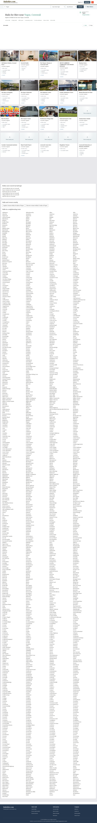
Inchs (74, 407)
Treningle (75, 711)
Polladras (4, 550)
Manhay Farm (83, 63)
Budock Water (6, 260)
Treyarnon (5, 757)
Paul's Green (29, 517)
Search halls (34, 809)
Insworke (28, 409)
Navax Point (29, 496)
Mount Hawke (76, 485)
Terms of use (77, 815)
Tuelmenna (29, 763)
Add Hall (87, 2)
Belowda (75, 223)
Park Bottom (5, 515)
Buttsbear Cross (53, 265)
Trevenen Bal (52, 736)
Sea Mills (4, 601)
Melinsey (4, 468)
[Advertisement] (48, 37)
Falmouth (51, 344)
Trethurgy (5, 728)
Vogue (3, 772)
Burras (74, 261)
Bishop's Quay (5, 228)
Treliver (51, 699)
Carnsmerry (52, 282)
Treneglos (28, 709)
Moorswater (52, 482)
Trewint (4, 752)
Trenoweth (76, 712)
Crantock (28, 312)
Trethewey (5, 726)
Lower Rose (76, 450)
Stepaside (4, 645)
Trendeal (75, 707)
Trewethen (76, 749)
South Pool (28, 612)
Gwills (51, 377)
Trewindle (75, 750)
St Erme (4, 625)
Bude (50, 258)
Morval (28, 484)
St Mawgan (76, 636)
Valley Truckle (53, 768)
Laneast (51, 428)
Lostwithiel (29, 447)
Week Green (5, 777)
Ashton (27, 217)
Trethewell (76, 725)
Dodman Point (6, 333)
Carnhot (28, 280)
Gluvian (28, 358)
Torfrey (28, 663)
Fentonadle (29, 346)
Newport (75, 499)
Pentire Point (52, 534)
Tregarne (28, 682)
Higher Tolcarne (53, 399)
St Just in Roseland (77, 631)
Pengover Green (30, 525)
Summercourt (5, 649)
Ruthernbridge (6, 596)
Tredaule (51, 674)
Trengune (28, 711)
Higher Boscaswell (77, 396)
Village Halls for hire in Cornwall (10, 195)
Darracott (28, 326)
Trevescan (75, 737)
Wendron (4, 779)
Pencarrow (29, 520)
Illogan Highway (53, 407)
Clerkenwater (76, 295)
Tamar (51, 650)
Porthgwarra (52, 561)
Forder (51, 349)
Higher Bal (52, 396)
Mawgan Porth (29, 463)
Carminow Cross (53, 277)
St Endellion (52, 623)
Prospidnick (52, 569)
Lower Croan (76, 449)
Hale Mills (4, 380)
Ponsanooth (76, 555)
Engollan (75, 342)
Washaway (5, 776)
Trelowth (28, 701)
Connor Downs (53, 303)
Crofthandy (5, 317)
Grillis (27, 371)
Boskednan (52, 242)
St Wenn (75, 642)
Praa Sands (76, 568)
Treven (75, 734)
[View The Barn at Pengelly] (9, 85)
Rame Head (76, 572)
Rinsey (27, 582)
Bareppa (75, 220)
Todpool (4, 660)
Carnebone (76, 279)
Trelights (28, 698)
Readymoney (5, 574)
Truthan (4, 761)
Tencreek (28, 652)
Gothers (51, 366)
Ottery (4, 512)
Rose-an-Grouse (77, 585)
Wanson (4, 774)
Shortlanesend (76, 606)
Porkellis (75, 557)
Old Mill (75, 509)
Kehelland (75, 411)
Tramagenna (29, 666)
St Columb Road (53, 622)
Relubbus (51, 577)
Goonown (75, 363)
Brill (74, 255)
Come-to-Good (5, 301)
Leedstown (28, 438)
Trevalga (51, 728)
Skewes (28, 609)
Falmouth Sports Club (65, 118)
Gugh (3, 373)
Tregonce (51, 687)
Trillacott (75, 757)
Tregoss (51, 690)
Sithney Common (77, 607)
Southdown (29, 614)
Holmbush (75, 403)
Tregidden (75, 685)
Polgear (4, 549)
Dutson (4, 339)
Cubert (27, 322)
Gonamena (75, 360)
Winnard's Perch (53, 790)
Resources (55, 815)
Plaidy (51, 544)
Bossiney (28, 246)
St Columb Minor (30, 622)
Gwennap (75, 376)
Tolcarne (51, 660)
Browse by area (35, 813)
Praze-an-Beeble (6, 569)
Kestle (27, 417)
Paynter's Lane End (78, 517)
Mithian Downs (30, 480)
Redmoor (4, 576)
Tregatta (4, 684)
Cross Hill (51, 317)
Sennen (28, 603)
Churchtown (76, 292)
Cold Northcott (76, 298)
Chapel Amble (5, 288)
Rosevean (28, 590)
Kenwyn (4, 415)
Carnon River (29, 282)
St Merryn (28, 638)
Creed (74, 312)
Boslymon (51, 244)
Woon (50, 793)
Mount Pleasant (30, 487)
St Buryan (4, 620)
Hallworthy (76, 380)
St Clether (75, 620)
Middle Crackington (31, 474)
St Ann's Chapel (6, 617)
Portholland (5, 565)
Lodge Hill (52, 444)
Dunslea (28, 338)
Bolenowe (75, 238)
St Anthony (28, 617)
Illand (3, 407)
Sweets (51, 649)
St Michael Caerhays (78, 638)
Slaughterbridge (6, 611)
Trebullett (75, 671)
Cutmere (28, 325)
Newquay (4, 501)
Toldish (4, 661)
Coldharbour (5, 300)
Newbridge (29, 499)
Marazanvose (52, 460)
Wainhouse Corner (54, 772)
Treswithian (76, 723)
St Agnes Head (53, 615)
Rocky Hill (5, 585)
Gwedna (28, 376)
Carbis (74, 271)
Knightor (75, 420)
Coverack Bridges (30, 309)
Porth (3, 560)
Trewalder (5, 745)
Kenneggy (28, 414)
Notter (74, 507)
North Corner (76, 504)
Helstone (75, 390)
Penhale (51, 525)
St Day (74, 622)
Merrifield (28, 471)
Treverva (51, 737)
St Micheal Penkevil (7, 639)
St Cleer (28, 620)
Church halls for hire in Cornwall (10, 188)
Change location (85, 14)
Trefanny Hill (29, 677)
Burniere (28, 261)
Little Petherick (53, 442)
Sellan (3, 603)
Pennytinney (5, 530)
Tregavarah (29, 684)
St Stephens (76, 641)
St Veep (51, 642)
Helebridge (52, 387)
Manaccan (52, 458)
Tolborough (29, 660)
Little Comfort (29, 442)
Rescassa (75, 577)
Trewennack (5, 749)
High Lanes (5, 396)
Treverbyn (28, 737)
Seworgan (75, 603)
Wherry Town (53, 785)
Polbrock (51, 547)
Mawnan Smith (6, 465)
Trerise (51, 714)
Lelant (51, 438)
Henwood (4, 393)
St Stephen (52, 641)
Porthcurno (29, 561)
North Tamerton (6, 507)
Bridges (4, 255)
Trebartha (75, 668)
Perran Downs (29, 538)
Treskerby (28, 720)
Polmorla (4, 552)
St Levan (28, 634)
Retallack (4, 580)
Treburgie (28, 672)
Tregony (51, 688)
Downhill (4, 334)
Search (80, 6)
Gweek (51, 376)
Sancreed (28, 598)
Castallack (52, 285)
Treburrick (76, 672)
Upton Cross (29, 768)
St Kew (27, 633)
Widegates (52, 788)
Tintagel (28, 658)
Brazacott (51, 252)
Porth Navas (52, 560)
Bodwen (28, 236)
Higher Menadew (6, 399)
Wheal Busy (52, 784)
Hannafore (5, 384)
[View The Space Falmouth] (29, 85)
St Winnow (5, 644)
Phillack (4, 542)
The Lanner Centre (26, 118)
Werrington (52, 779)
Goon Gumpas (5, 361)
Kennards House (6, 414)
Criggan (75, 314)
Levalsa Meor (52, 439)
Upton (74, 766)
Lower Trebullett (30, 452)
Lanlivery (28, 431)
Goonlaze (51, 363)
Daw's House (76, 326)
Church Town (29, 292)
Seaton (27, 601)
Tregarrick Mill (53, 682)
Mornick (75, 482)
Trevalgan (75, 728)
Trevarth (75, 731)
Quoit (74, 571)
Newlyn (51, 499)
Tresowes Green (77, 722)
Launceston (29, 436)
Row (50, 593)
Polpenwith (29, 552)
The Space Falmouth (26, 92)
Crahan (4, 312)
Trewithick (52, 752)
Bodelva (28, 233)
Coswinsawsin (29, 307)
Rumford (75, 595)
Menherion (76, 469)
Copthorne (52, 306)
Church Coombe (77, 290)
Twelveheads (5, 764)
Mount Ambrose (30, 485)
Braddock (51, 250)
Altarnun (4, 214)
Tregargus (52, 680)
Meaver (28, 466)
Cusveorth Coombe (78, 323)
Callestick (28, 266)
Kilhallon (4, 419)
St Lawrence (5, 634)
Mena (74, 468)
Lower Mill (28, 450)
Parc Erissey (52, 514)
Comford (28, 301)
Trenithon (28, 712)
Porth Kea (28, 560)
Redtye (51, 576)
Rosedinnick (29, 587)
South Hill (52, 611)
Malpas (28, 458)
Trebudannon (52, 671)
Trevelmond (5, 734)
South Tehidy (52, 612)
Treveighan (52, 733)
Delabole (51, 328)
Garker (27, 355)
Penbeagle (75, 519)
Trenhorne (52, 711)
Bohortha (4, 238)
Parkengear (52, 515)
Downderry (52, 333)
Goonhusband (29, 363)
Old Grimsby (29, 509)
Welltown (75, 777)
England (8, 66)
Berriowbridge (53, 225)
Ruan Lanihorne (6, 595)
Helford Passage (6, 388)
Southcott (4, 614)
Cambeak (28, 268)
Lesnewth (28, 439)
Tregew (51, 685)
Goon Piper (29, 361)
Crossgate (4, 319)
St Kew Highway (53, 633)
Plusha (51, 545)
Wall (74, 772)
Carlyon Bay (29, 277)
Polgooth (51, 549)
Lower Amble (52, 447)
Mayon (51, 465)
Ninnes (27, 503)
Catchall (4, 287)
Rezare (51, 580)
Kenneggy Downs (53, 414)
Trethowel (75, 726)
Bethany (75, 225)
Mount (4, 485)
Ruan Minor (52, 595)
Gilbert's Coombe (53, 357)
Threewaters (76, 655)
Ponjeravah (52, 555)
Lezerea (28, 441)
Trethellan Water (30, 725)
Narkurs (75, 495)
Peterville (51, 541)
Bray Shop (28, 252)
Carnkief (75, 280)
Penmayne (52, 528)
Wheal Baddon (29, 784)
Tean (74, 650)
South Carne (29, 611)
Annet (51, 215)
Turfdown (52, 763)
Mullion (4, 490)
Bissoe (27, 228)
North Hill (52, 506)
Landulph (75, 426)
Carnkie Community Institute (9, 145)
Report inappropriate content (61, 821)
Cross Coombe (29, 317)
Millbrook (75, 476)
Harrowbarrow (77, 384)
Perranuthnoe (53, 539)
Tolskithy (51, 661)
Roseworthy (29, 592)
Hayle (74, 385)
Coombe (51, 304)
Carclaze (28, 273)
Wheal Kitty (5, 785)
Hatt (3, 385)
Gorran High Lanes (31, 366)
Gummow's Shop (53, 373)
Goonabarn (52, 361)
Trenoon (51, 712)
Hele (27, 387)
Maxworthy (29, 465)
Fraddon (51, 352)
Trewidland (52, 750)
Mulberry (51, 488)
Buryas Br (51, 263)
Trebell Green (76, 669)
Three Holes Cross (30, 655)
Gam (74, 353)
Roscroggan (29, 585)
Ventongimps (52, 769)
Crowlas (4, 320)
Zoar (74, 795)
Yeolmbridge (5, 795)
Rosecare (4, 587)
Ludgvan (75, 453)
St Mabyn (51, 634)
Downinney (29, 334)
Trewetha (51, 749)
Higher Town (76, 399)
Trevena (4, 736)
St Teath (4, 642)
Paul (3, 517)
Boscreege (28, 242)
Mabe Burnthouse (6, 457)
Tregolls (4, 687)
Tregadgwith (29, 679)
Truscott (51, 760)
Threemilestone (53, 655)
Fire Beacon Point (6, 347)
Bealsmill (28, 223)
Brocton (51, 257)
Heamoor (4, 387)
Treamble (75, 666)
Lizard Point (5, 444)
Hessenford (5, 395)
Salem (51, 596)
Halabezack (52, 379)
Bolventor (51, 239)
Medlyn (75, 466)
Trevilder (51, 739)
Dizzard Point (29, 331)
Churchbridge (53, 292)
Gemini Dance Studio (84, 118)
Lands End (52, 426)
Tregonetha (76, 687)
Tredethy (4, 676)
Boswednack (52, 246)
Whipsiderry (76, 785)
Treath (4, 668)
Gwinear (75, 377)
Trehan (28, 693)
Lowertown (5, 453)
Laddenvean (52, 422)
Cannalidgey (52, 269)
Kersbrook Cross (77, 415)
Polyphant (75, 553)
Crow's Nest (52, 319)
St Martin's (5, 636)
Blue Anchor (29, 231)
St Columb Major (6, 622)
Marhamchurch (6, 461)
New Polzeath (5, 499)
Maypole (75, 465)
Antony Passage (6, 217)
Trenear (4, 709)
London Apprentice (78, 444)
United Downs (29, 766)
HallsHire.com (8, 807)
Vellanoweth (5, 769)
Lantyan (4, 434)
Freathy (75, 352)
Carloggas (75, 276)
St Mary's (28, 636)
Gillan (74, 357)
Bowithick (52, 249)
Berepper (28, 225)
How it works (55, 811)
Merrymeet (76, 471)
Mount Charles (53, 485)
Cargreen (51, 274)
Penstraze (75, 533)
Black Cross (76, 228)
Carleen (28, 276)
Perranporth (29, 539)
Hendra (4, 392)
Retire (27, 580)
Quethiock (28, 571)
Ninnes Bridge (53, 503)
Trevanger (28, 730)
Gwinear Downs (6, 379)
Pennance (75, 528)
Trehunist (75, 693)
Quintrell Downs (53, 571)
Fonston (28, 349)
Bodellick (4, 233)
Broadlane (28, 257)
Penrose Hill (5, 533)
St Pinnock (5, 641)
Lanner (51, 431)
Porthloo (51, 563)
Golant (74, 358)
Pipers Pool (5, 544)
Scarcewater (29, 599)
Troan (27, 758)
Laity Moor (28, 423)
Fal (26, 344)
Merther (4, 472)
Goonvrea (4, 365)
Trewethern (5, 750)
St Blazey (4, 618)
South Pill (4, 612)
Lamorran (5, 426)
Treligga (4, 698)
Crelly (27, 314)
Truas (3, 760)
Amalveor (51, 214)
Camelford (28, 269)
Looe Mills (5, 447)
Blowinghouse (5, 231)
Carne (51, 279)
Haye (50, 385)
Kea (50, 411)
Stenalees (28, 644)
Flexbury (75, 347)
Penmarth (28, 528)
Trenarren (75, 706)
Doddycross (76, 331)
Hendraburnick (77, 392)
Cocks (3, 298)
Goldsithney (29, 360)
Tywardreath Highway (8, 766)
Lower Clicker (53, 449)
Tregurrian (76, 691)
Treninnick (5, 712)
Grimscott (51, 371)
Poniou (27, 555)
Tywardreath (76, 764)
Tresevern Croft (53, 718)
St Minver (28, 639)
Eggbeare (75, 341)
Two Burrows (52, 764)
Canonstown (76, 269)
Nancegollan (52, 492)
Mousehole (5, 488)
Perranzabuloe (29, 541)
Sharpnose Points (6, 604)
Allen (50, 212)
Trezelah (51, 757)
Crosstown (28, 319)
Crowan (75, 319)
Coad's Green (52, 296)
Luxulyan (28, 455)
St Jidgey (4, 631)
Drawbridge (5, 336)
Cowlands (51, 309)
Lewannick (76, 439)
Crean (51, 312)
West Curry (76, 779)
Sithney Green (6, 609)
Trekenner (28, 695)
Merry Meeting (53, 471)
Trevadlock (29, 728)
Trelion (75, 698)
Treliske (4, 699)
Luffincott (4, 455)
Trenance (28, 706)
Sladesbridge (76, 609)
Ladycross (4, 423)
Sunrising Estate (30, 649)
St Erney (28, 625)
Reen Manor (76, 576)
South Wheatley (77, 612)
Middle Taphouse (53, 474)
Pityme (27, 544)
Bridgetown (29, 255)
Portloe (75, 565)
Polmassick (52, 550)
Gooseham (28, 365)
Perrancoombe (6, 539)
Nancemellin (76, 492)
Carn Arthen (76, 277)
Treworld (4, 755)
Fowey (74, 350)
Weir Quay (52, 777)
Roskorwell (5, 593)
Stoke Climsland (6, 647)
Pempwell (28, 519)
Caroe (3, 284)
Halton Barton (29, 382)
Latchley (75, 434)
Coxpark (28, 311)
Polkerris (75, 549)
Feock (50, 346)
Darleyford (5, 326)
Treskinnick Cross (6, 722)
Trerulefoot (5, 715)
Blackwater (52, 230)
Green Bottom (29, 369)
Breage (4, 253)
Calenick (4, 266)
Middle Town (76, 474)
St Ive (27, 630)
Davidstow (52, 326)
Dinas (74, 330)
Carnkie (51, 280)
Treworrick (52, 755)
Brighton (51, 255)
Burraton (4, 263)
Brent (27, 253)
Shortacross (52, 606)
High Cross (75, 395)
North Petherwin (77, 506)
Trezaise (28, 757)
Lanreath (75, 431)
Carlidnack (52, 276)
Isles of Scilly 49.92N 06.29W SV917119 (59, 409)
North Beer (52, 504)
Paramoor (28, 514)
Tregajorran (76, 679)
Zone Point (5, 796)
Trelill (51, 698)
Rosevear (51, 590)
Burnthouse (52, 261)
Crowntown (29, 320)
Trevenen (28, 736)
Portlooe (4, 566)
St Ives (74, 630)
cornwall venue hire (45, 145)
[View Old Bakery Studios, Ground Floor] (9, 56)
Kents (74, 414)
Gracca (75, 366)
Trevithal (4, 742)
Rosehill (51, 587)
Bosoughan (76, 244)
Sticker (51, 645)
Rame (50, 572)
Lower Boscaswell (6, 449)
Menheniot (52, 469)
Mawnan (75, 463)
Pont (27, 557)
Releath (28, 577)
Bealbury (4, 223)
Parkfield (75, 515)
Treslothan (28, 722)
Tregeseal (28, 685)
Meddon (51, 466)
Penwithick (52, 536)
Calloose (75, 266)
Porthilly (4, 563)
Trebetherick (5, 671)
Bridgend (75, 253)
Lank (3, 431)
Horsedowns (5, 406)
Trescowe (4, 718)
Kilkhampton (29, 419)
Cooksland (28, 304)
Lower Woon (76, 452)
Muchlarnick (29, 488)
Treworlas (75, 753)
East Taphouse (53, 339)
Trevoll (28, 742)
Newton (28, 501)
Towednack (52, 665)
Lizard (74, 442)
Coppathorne (5, 306)
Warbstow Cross (53, 774)
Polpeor (51, 552)
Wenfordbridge (30, 779)
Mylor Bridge (52, 490)
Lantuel (75, 433)
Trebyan (4, 674)
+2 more (42, 75)
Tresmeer (51, 722)
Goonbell (75, 361)
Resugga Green (77, 579)
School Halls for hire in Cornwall (10, 193)
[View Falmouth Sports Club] (68, 111)
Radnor (4, 572)
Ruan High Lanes (77, 593)
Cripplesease (29, 315)
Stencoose (52, 644)
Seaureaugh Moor (77, 601)
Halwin (75, 382)
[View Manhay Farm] (87, 56)
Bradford (75, 250)
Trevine (28, 741)
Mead (3, 466)
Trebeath (51, 669)
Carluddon (5, 277)
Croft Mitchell (76, 315)
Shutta (4, 607)
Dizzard (4, 331)
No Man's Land (76, 503)
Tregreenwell (76, 690)
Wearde (75, 776)
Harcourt (28, 384)
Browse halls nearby (36, 811)
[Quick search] (92, 2)
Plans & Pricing (56, 813)
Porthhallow (76, 561)
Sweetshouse (76, 649)
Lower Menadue (6, 450)
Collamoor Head (53, 300)
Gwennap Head (6, 377)
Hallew (51, 380)
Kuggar (28, 422)
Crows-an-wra (53, 320)
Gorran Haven (6, 366)
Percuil (4, 538)
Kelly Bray (28, 412)
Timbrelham (5, 658)
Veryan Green (29, 771)
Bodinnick (28, 234)
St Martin (75, 634)
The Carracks (76, 652)
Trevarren (5, 731)
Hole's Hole (52, 403)
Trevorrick (76, 742)
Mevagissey (76, 472)
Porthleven (29, 563)
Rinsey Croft (52, 582)
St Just (51, 631)
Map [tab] (91, 25)
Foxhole (4, 352)
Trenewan (75, 709)
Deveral (4, 330)
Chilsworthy (52, 290)
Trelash (28, 696)
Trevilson (4, 741)
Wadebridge (29, 772)
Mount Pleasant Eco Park (85, 92)
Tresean (28, 718)
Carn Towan (29, 279)
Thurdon (4, 657)
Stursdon (75, 647)
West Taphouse (77, 780)
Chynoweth (5, 295)
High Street (29, 396)
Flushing (4, 349)
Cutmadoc (4, 325)
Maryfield (52, 461)
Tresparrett (29, 723)
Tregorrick (28, 690)
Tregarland (76, 680)
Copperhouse (29, 306)
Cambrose (75, 268)
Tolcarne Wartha (77, 660)
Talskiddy (28, 650)
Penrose (75, 531)
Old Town (28, 511)
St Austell (75, 617)
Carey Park (5, 274)
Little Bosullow (6, 442)
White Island (29, 787)
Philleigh (28, 542)
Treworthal (76, 755)
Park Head (28, 515)
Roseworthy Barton (54, 592)
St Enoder (75, 623)
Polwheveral (52, 553)
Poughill (28, 568)
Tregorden (5, 690)
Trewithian (29, 752)
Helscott (4, 390)
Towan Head (29, 665)
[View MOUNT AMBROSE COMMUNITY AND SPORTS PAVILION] (68, 56)
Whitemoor (76, 787)
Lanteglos (28, 433)
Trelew (75, 696)
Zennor (51, 795)
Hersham (75, 393)
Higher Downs (76, 398)
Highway (4, 403)
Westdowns (76, 782)
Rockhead (75, 584)
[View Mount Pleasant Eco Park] (87, 85)
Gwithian (28, 379)
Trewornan (29, 755)
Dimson (51, 330)
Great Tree (5, 369)
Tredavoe (75, 674)
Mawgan (4, 463)
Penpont (51, 531)
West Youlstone (53, 782)
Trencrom (52, 707)
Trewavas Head (6, 747)
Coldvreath (29, 300)
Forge (74, 349)
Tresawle (4, 717)
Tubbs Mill (75, 761)
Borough (4, 241)
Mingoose (28, 479)
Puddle (4, 571)
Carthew (75, 284)
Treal (50, 666)
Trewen (75, 747)
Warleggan (76, 774)
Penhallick (28, 526)
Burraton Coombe (30, 263)
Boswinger (5, 247)
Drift (27, 336)
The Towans (5, 653)
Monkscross (29, 482)
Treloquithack (76, 699)
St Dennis (4, 623)
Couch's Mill (76, 307)
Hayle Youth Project (26, 145)
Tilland (75, 657)
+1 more (3, 75)
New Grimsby (5, 498)
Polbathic (4, 547)
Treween (28, 747)
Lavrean (51, 436)
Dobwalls (51, 331)
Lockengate (29, 444)
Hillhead (28, 403)
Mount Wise (52, 487)
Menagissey (29, 469)
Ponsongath (5, 557)
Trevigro (28, 739)
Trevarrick (52, 731)
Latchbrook (52, 434)
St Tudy (28, 642)
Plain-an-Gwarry (6, 545)
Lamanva (51, 423)
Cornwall (3, 66)
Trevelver (28, 734)
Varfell (74, 768)
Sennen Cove (52, 603)
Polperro (75, 552)
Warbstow (28, 774)
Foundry (28, 350)
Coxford (4, 311)
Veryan (4, 771)
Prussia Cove (76, 569)
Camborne (52, 268)
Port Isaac (28, 558)
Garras (51, 355)
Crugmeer (75, 320)
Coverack (4, 309)
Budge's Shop (76, 258)
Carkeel (4, 276)
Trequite (28, 714)
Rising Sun (75, 582)
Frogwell (51, 353)
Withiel (75, 790)
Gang (3, 355)
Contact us (76, 811)
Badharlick (76, 217)
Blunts (51, 231)
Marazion (75, 460)
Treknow (75, 695)
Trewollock (76, 752)
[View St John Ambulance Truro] (68, 85)
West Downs (5, 780)
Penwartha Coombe (7, 536)
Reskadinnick (29, 579)
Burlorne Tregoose (7, 261)
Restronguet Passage (54, 579)
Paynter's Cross (53, 517)
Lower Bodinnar (77, 447)
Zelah (27, 795)
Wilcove (4, 790)
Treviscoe (51, 741)
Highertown (52, 401)
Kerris (51, 415)
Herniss (28, 393)
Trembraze (5, 704)
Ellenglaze (52, 342)
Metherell (52, 472)
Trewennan (29, 749)
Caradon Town (53, 271)
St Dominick (29, 623)
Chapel (75, 287)
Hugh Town (29, 406)
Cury (27, 323)
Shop (3, 606)
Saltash (75, 596)
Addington (5, 212)
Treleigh (51, 696)
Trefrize (75, 677)
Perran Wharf (53, 538)
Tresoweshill (5, 723)
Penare (51, 519)
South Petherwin (77, 611)
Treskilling (75, 720)
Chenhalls (28, 290)
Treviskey (75, 741)
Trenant (51, 706)
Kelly (3, 412)
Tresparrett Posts (53, 723)
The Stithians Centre (45, 92)
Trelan (4, 696)
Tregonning (29, 688)
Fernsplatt (75, 346)
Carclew (51, 273)
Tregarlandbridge (6, 682)
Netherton (52, 496)
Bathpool (51, 222)
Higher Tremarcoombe (8, 401)
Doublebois (29, 333)
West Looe (28, 780)
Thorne (51, 653)
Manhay (4, 460)
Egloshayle (5, 342)
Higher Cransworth (54, 398)
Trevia (4, 739)
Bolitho (27, 239)
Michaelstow (5, 474)
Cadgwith (75, 265)
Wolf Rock (52, 791)
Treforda (51, 677)
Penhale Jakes (76, 525)
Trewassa (75, 745)
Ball (50, 219)
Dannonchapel (53, 325)
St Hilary (75, 628)
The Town (28, 653)
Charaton (75, 288)
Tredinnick (28, 676)
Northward (52, 507)
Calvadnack (5, 268)
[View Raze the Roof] (9, 111)
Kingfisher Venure (64, 145)
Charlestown (5, 290)
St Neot (51, 639)
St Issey (4, 630)
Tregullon (28, 691)
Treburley (52, 672)
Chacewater (52, 287)
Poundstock (52, 568)
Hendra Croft (29, 392)
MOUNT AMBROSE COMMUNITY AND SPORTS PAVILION (67, 64)
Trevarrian (29, 731)
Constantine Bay (6, 304)
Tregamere (5, 680)
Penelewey (5, 523)
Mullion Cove (29, 490)
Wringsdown (76, 793)
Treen (74, 676)
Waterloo (51, 776)
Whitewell (5, 788)
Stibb (27, 645)
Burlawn (75, 260)
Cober (74, 296)
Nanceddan (29, 492)
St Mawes (51, 636)
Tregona (28, 687)
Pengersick (76, 523)
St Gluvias (28, 628)
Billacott (51, 227)
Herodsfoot (52, 393)
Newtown (51, 501)
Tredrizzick (52, 676)
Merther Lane (29, 472)
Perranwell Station (7, 541)
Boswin (75, 246)
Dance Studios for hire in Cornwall (11, 190)
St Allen (75, 615)
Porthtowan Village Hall (46, 118)
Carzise (28, 285)
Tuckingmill (5, 763)
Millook (28, 477)
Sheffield (51, 604)
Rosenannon (76, 588)
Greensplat (52, 369)
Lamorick (51, 425)
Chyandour (5, 293)
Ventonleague (76, 769)
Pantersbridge (76, 512)
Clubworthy (29, 296)
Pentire (28, 534)
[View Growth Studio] (29, 56)
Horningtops (76, 404)
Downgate (75, 333)
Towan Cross (5, 665)
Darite (74, 325)
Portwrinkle (5, 568)
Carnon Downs (6, 282)
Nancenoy (4, 493)
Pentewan (4, 534)
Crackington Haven (54, 311)
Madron (51, 457)
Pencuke (75, 520)
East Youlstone (76, 339)
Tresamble (28, 715)
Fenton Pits (5, 346)
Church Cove (5, 292)
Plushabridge (76, 545)
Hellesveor (76, 388)
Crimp (4, 315)
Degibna (28, 328)
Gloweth (4, 358)
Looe (74, 446)
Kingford (28, 420)
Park (74, 514)
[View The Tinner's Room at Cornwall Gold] (48, 56)
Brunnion (4, 258)
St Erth (51, 625)
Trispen (4, 758)
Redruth (28, 576)
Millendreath (5, 477)
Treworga (52, 753)
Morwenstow (76, 484)
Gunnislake (76, 373)
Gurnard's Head (53, 374)
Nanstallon (5, 495)
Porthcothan (5, 561)
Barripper (28, 222)
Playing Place (29, 545)
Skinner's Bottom (53, 609)
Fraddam (28, 352)
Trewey (28, 750)
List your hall (55, 809)
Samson (4, 598)
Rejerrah (4, 577)
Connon (28, 303)
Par (3, 514)
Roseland (75, 587)
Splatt (74, 614)
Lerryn (4, 439)
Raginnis (28, 572)
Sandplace (52, 598)
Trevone (51, 742)
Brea (74, 252)
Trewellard (52, 747)
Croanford (52, 315)
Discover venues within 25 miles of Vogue (36, 205)
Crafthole (75, 311)
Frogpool (28, 353)
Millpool (51, 477)
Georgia (75, 355)
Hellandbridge (53, 388)
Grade (3, 368)
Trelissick (28, 699)
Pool (50, 557)
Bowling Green (77, 249)
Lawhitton (75, 436)
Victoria (51, 771)
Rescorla (4, 579)
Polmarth (28, 550)
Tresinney (4, 720)
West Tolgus (5, 782)
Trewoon (28, 753)
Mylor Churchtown (78, 490)
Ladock (75, 422)
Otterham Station (77, 511)
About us (76, 809)
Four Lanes (52, 350)
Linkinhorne (52, 441)
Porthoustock (29, 565)
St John (27, 631)
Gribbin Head (5, 371)
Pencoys (51, 520)
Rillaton (4, 582)
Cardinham (76, 273)
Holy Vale (4, 404)
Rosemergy (29, 588)
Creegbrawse (5, 314)
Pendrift (75, 522)
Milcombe (52, 476)
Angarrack (5, 215)
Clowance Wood (6, 296)
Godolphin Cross (53, 358)
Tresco (51, 717)
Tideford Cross (53, 657)
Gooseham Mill (53, 365)
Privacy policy (77, 813)
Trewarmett (29, 745)
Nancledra (28, 493)
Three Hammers (6, 655)
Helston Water (53, 390)
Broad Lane (5, 257)
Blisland (75, 230)
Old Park (4, 511)
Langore (4, 430)
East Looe (28, 339)
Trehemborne (53, 693)
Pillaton (75, 542)
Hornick (51, 404)
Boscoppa (4, 242)
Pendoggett (52, 522)
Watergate (28, 776)
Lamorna (75, 425)
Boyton (27, 250)
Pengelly (51, 523)
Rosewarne (5, 592)
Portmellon (29, 566)
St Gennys (75, 626)
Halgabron (28, 380)
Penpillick (52, 530)
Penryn (28, 533)
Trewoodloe (5, 753)
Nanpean (51, 493)
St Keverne (5, 633)
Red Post (51, 574)
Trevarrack (76, 730)
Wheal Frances (77, 784)
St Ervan (4, 626)
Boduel (4, 236)
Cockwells (28, 298)
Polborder (28, 547)
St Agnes (28, 615)
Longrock (28, 446)
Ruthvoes (28, 596)
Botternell (75, 247)
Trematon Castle (53, 703)
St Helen (51, 628)
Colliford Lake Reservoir (79, 300)
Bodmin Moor (76, 234)
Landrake (28, 426)
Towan (74, 663)
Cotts (50, 307)
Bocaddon (75, 231)
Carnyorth (75, 282)
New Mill (28, 498)
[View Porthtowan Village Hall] (48, 111)
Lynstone (75, 455)
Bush (74, 263)
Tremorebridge (6, 706)
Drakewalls (76, 334)
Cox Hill (75, 309)
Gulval (27, 373)
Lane (3, 428)
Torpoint (51, 663)
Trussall (75, 760)
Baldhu (27, 219)
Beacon (75, 222)
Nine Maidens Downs (7, 503)
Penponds (28, 531)
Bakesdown (5, 219)
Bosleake (4, 244)
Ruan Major (29, 595)
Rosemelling (5, 588)
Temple (4, 652)
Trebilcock (28, 671)
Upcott (51, 766)
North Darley (29, 506)
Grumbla (75, 371)
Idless (74, 406)
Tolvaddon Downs (77, 661)
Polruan (4, 553)
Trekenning (52, 695)
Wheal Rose (29, 785)
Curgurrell (52, 322)
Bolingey (4, 239)
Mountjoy (75, 487)
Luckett (51, 453)
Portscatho (75, 566)
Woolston (28, 793)
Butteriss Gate (29, 265)
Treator (28, 668)
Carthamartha (53, 284)
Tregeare (75, 684)
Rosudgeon (28, 593)
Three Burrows (77, 653)
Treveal (4, 733)
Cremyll (51, 314)
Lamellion (4, 425)
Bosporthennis (6, 246)
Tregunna (51, 691)
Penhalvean (5, 528)
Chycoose (51, 293)
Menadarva (5, 469)
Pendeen (4, 522)
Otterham (51, 511)
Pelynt (4, 519)
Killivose (75, 419)
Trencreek (28, 707)
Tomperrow (5, 663)
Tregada (4, 679)
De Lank (4, 328)
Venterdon (28, 769)
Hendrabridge (53, 392)
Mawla (51, 463)
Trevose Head (5, 744)
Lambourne (76, 423)
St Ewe (51, 626)
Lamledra (28, 425)
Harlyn (51, 384)
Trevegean (28, 733)
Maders (28, 457)
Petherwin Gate (77, 541)
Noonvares (5, 504)
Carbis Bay (5, 273)
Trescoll (75, 717)
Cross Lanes (76, 317)
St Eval (27, 626)
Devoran (28, 330)
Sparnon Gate (52, 614)
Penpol (75, 530)
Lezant (4, 441)
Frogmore (4, 353)
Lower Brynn (29, 449)
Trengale (4, 711)
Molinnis (75, 480)
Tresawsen (28, 717)
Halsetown (5, 382)
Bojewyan (28, 238)
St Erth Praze (76, 625)
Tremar (4, 703)
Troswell (75, 758)
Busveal (4, 265)
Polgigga (28, 549)
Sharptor (28, 604)
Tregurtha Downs (6, 693)
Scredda (75, 599)
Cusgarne (51, 323)
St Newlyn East (77, 639)
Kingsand (51, 420)
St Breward (76, 618)
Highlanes (75, 401)
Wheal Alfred (5, 784)
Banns (27, 220)
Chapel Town (52, 288)
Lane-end (28, 428)
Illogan (27, 407)
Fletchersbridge (53, 347)
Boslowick (28, 244)
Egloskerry (28, 342)
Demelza (75, 328)
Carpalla (28, 284)
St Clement (52, 620)
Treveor (4, 737)
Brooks (74, 257)
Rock (50, 584)
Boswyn (28, 247)
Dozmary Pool (53, 334)
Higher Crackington (31, 398)
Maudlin (75, 461)
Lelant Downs (76, 438)
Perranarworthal (77, 538)
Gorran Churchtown (78, 365)
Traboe (4, 666)
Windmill (28, 790)
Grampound (29, 368)
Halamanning (76, 379)
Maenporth (76, 457)
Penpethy (28, 530)
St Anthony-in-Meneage (55, 617)
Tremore (75, 704)
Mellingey (52, 468)
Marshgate (28, 461)
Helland (28, 388)
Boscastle (51, 241)
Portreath (51, 566)
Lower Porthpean (53, 450)
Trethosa (51, 726)
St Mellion (4, 638)
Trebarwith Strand (31, 669)
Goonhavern (5, 363)
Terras (51, 652)
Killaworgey (52, 419)
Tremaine (75, 701)
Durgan (75, 338)
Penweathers (29, 536)
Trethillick (28, 726)
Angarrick (28, 215)
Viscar (74, 771)
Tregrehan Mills (6, 691)
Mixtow (51, 480)
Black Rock (28, 230)
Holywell (28, 404)
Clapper (51, 295)
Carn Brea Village (6, 279)
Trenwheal (5, 714)
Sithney (51, 607)
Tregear (51, 684)
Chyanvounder (29, 293)
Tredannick (29, 674)
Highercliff (28, 401)
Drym (50, 336)
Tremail (51, 701)
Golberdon (5, 360)
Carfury (28, 274)
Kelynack (75, 412)
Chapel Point (29, 288)
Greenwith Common (78, 369)
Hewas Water (29, 395)
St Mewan (52, 638)
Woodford (75, 791)
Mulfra (75, 488)
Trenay (4, 707)
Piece (50, 542)
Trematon (28, 703)
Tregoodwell (76, 688)
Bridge (51, 253)
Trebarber (52, 668)
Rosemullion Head (54, 588)
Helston (28, 390)
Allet (74, 212)
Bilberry (28, 227)
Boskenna (75, 242)
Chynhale (75, 293)
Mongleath (5, 482)
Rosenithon (5, 590)
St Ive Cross (52, 630)
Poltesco (28, 553)
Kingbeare (5, 420)
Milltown (75, 477)
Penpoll (4, 531)
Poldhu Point (76, 547)
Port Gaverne (5, 558)
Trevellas (75, 733)
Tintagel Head (53, 658)
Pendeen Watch (30, 522)
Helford (75, 387)
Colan (50, 298)
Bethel (4, 227)
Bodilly (4, 234)
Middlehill (5, 476)
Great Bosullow (77, 368)
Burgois (51, 260)
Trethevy (51, 725)
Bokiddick (51, 238)
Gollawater (52, 360)
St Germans (5, 628)
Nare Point (52, 495)
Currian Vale (76, 322)
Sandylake (75, 598)
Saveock (4, 599)
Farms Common (77, 344)
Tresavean (75, 715)
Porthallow (76, 560)
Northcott (28, 507)
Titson (74, 658)
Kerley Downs (29, 415)
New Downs (76, 496)
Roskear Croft (76, 592)
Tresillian (75, 718)
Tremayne (75, 703)
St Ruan (28, 641)
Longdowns (5, 446)
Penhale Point (5, 526)
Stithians (75, 645)
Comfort (51, 301)
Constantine (76, 303)
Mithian (4, 480)
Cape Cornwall (29, 271)
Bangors (4, 220)
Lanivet (28, 430)
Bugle (27, 260)
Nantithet (28, 495)
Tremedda (28, 704)
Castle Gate (76, 285)
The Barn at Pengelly (6, 92)
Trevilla (75, 739)
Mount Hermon (6, 487)
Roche (27, 584)
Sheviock (75, 604)
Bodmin (51, 234)
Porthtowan (52, 565)
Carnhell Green (6, 280)
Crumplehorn (5, 322)
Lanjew (75, 430)
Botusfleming (29, 249)
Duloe (74, 336)
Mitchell (75, 479)
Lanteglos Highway (54, 433)
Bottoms (4, 249)
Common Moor (77, 301)
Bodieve (51, 233)
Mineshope (5, 479)
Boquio (75, 239)
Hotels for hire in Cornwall (9, 191)
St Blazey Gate (29, 618)
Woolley (4, 793)
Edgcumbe (28, 341)
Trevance (4, 730)
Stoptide (28, 647)
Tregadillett (52, 679)
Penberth (4, 520)
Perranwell (76, 539)
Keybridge (75, 417)
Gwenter (28, 377)
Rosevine (75, 590)
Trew (74, 744)
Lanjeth (51, 430)
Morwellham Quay (54, 484)
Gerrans (28, 357)
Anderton (75, 214)
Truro (27, 760)
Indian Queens (6, 409)
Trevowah (28, 744)
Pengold (4, 525)
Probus (27, 569)
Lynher (51, 455)
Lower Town (5, 452)
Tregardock (29, 680)
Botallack (51, 247)
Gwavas (4, 376)
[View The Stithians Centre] (48, 85)
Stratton (51, 647)
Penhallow (52, 526)
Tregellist (4, 685)
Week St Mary (29, 777)
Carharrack (76, 274)
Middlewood (29, 476)
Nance (4, 492)
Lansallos (4, 433)
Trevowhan (52, 744)
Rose (50, 585)
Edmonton (52, 341)
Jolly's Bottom (5, 411)
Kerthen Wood (6, 417)
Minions (51, 479)
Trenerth (51, 709)
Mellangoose (29, 468)
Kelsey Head (52, 412)
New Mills (75, 498)
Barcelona (52, 220)
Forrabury (5, 350)
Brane (3, 252)
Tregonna (4, 688)
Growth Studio (25, 63)
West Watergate (30, 782)
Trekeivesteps (5, 695)
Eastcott (4, 341)
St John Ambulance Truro (66, 92)
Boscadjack (28, 241)
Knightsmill (5, 422)
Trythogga (52, 761)
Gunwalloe (5, 374)
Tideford (28, 657)
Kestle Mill (52, 417)
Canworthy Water (6, 271)
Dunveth (51, 338)
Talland (4, 650)
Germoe (4, 357)
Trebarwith (5, 669)
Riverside (4, 584)
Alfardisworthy (30, 212)
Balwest (75, 219)
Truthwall (28, 761)
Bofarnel (51, 236)
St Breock (51, 618)
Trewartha (52, 745)
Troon (51, 758)
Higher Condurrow (7, 398)
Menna (4, 471)
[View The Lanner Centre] (29, 111)
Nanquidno (76, 493)
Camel (4, 269)
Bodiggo (75, 233)
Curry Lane (5, 323)
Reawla (28, 574)
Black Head (5, 230)
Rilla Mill (75, 580)
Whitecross (52, 787)
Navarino (4, 496)
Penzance (75, 536)
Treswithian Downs (7, 725)
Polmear (75, 550)
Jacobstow (75, 409)
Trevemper (52, 734)
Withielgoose (5, 791)
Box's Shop (5, 250)
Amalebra (28, 214)
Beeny (51, 223)
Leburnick (5, 438)
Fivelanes (28, 347)
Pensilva (51, 533)
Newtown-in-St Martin (78, 501)
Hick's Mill (52, 395)
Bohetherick (76, 236)
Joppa (27, 411)
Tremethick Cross (53, 704)
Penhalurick (76, 526)
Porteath (75, 558)
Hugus (51, 406)
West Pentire (52, 780)
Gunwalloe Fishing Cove (32, 374)
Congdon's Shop (6, 303)
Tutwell (75, 763)
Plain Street (76, 544)
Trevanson (52, 730)
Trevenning (76, 736)
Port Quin (51, 558)
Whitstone (28, 788)
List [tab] (86, 25)
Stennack (75, 644)
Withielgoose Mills (30, 791)
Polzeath (4, 555)
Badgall (51, 217)
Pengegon (28, 523)
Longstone (52, 446)
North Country (6, 506)
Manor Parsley (29, 460)
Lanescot (75, 428)
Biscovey (75, 227)
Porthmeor (76, 563)
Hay (27, 385)
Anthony (75, 215)
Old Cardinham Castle (7, 509)
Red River (75, 574)
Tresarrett (52, 715)
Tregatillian (76, 682)
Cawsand (28, 287)
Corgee (75, 306)
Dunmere (4, 338)
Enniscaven (5, 344)
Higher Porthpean (30, 399)
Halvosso (51, 382)
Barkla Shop (5, 222)
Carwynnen (5, 285)
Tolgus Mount (29, 661)
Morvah (4, 484)
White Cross (5, 787)
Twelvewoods (29, 764)
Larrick (28, 434)
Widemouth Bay (77, 788)
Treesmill (4, 677)
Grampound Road (53, 368)
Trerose (75, 714)
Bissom (51, 228)
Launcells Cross (6, 436)
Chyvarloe (28, 295)
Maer (3, 458)
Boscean (75, 241)
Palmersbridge (53, 512)
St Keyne (75, 633)
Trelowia (4, 701)
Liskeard (75, 441)
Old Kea (51, 509)
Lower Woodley (53, 452)
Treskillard (52, 720)
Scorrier (51, 599)
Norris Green (29, 504)
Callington (52, 266)
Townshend (76, 665)
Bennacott (4, 225)
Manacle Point (76, 458)
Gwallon (75, 374)
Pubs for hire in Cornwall (8, 196)
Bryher (27, 258)
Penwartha (76, 534)
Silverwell (28, 607)
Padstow (28, 512)
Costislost (4, 307)
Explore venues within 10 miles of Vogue (13, 205)
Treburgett (5, 672)
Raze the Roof (5, 118)
